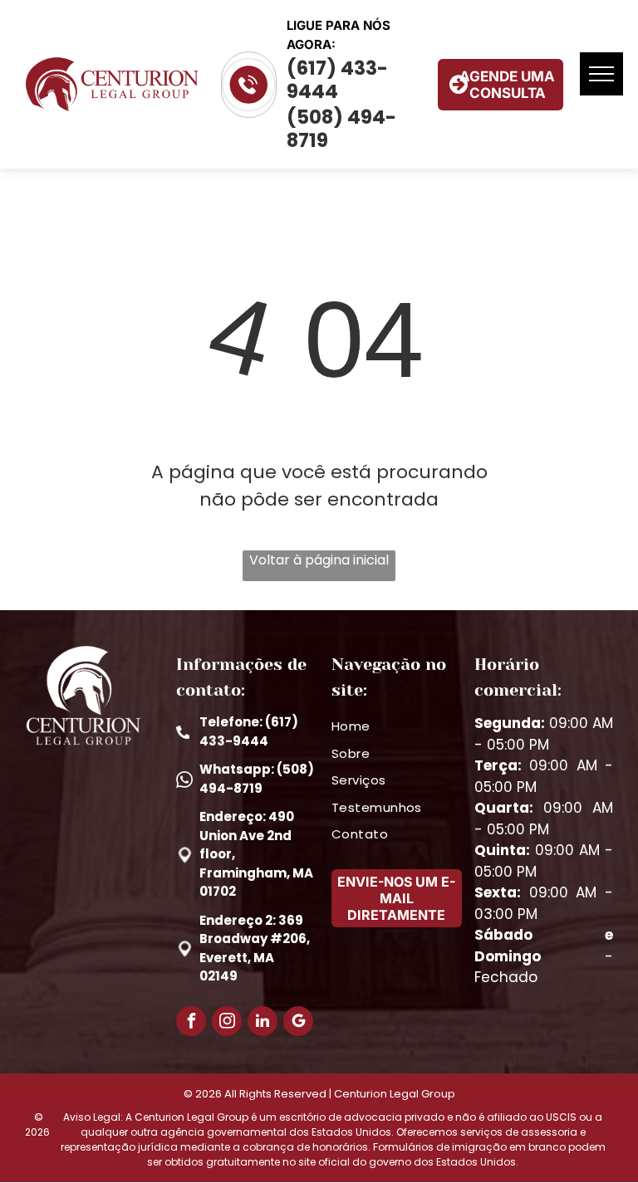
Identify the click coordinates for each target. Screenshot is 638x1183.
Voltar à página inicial (319, 560)
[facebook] (191, 1023)
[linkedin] (262, 1023)
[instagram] (227, 1023)
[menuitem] (396, 727)
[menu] (601, 73)
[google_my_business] (298, 1023)
